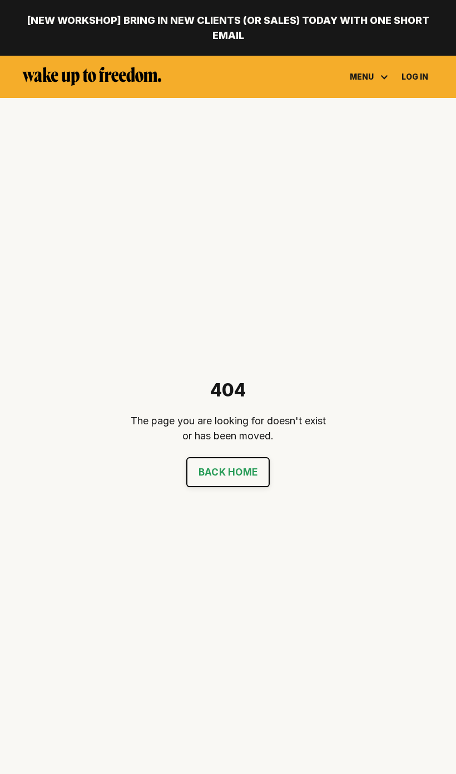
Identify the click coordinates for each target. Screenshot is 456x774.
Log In (415, 76)
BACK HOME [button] (228, 472)
